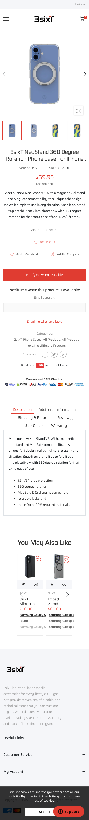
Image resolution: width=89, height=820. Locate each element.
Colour (34, 229)
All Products (51, 339)
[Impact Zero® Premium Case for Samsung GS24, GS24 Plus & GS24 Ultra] (59, 567)
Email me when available (44, 321)
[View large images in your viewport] (78, 110)
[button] (84, 74)
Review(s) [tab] (65, 417)
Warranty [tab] (59, 426)
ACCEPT (44, 811)
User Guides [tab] (34, 426)
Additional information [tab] (57, 409)
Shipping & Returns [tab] (34, 417)
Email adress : (44, 297)
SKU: (53, 167)
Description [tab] (22, 409)
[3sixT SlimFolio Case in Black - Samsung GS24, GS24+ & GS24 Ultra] (30, 567)
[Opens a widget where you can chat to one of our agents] (68, 812)
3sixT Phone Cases (28, 339)
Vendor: (25, 167)
